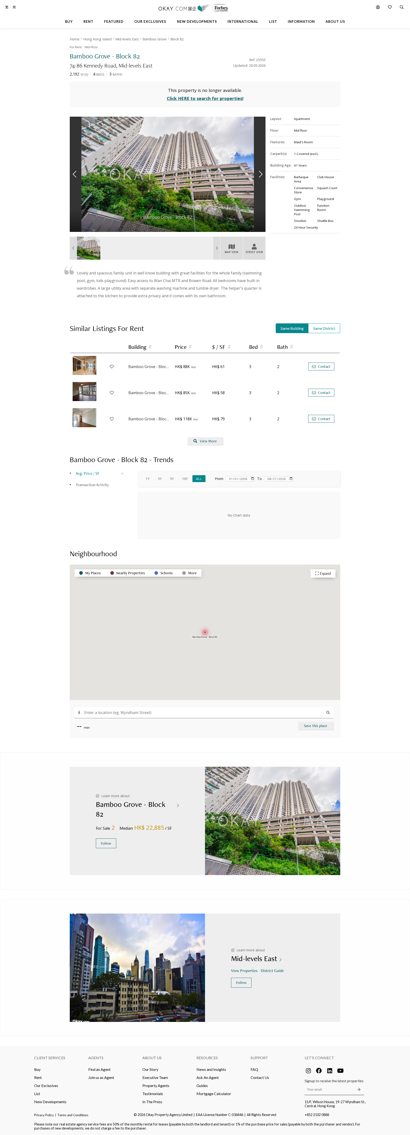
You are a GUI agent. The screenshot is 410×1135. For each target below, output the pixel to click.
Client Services (49, 1057)
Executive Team (155, 1077)
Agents (95, 1057)
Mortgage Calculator (213, 1093)
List (37, 1093)
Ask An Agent (207, 1077)
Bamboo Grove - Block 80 (149, 418)
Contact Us (260, 1077)
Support (259, 1057)
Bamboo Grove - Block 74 (149, 366)
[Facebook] (318, 1070)
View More (208, 441)
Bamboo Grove (155, 39)
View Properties (244, 970)
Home (74, 39)
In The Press (152, 1101)
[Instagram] (308, 1070)
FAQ (254, 1069)
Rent (38, 1077)
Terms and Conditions (72, 1115)
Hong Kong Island (97, 39)
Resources (207, 1057)
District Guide (272, 970)
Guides (202, 1085)
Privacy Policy (44, 1115)
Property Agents (155, 1085)
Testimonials (152, 1093)
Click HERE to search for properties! (205, 98)
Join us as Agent (101, 1077)
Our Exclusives (46, 1085)
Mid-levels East (127, 39)
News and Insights (211, 1069)
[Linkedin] (329, 1070)
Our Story (150, 1069)
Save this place (315, 725)
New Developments (50, 1101)
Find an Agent (99, 1069)
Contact (324, 366)
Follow (106, 843)
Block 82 (177, 39)
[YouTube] (340, 1070)
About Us (152, 1057)
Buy (37, 1069)
